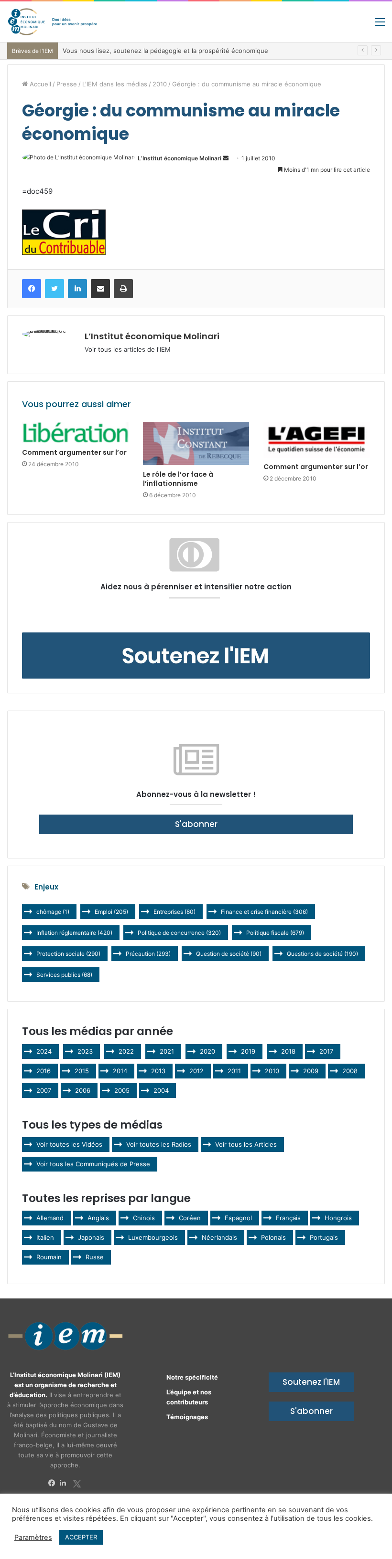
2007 (43, 1090)
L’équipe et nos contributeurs (188, 1397)
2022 (126, 1051)
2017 (326, 1051)
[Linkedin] (65, 1483)
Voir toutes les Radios (158, 1144)
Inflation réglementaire (74, 932)
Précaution (148, 953)
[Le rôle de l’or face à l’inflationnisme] (196, 444)
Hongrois (338, 1218)
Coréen (190, 1218)
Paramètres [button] (33, 1537)
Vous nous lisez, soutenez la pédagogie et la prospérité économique (165, 50)
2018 (288, 1051)
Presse (66, 84)
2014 (120, 1071)
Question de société (228, 953)
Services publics (64, 974)
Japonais (91, 1237)
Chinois (144, 1218)
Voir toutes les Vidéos (69, 1144)
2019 (248, 1051)
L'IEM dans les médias (114, 84)
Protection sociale (68, 953)
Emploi (111, 911)
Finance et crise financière (264, 911)
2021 (167, 1051)
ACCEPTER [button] (81, 1537)
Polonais (273, 1237)
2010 (159, 84)
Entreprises (174, 911)
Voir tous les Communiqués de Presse (93, 1164)
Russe (95, 1257)
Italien (45, 1237)
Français (288, 1218)
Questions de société (322, 953)
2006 (82, 1090)
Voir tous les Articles (246, 1144)
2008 (350, 1071)
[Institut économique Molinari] (52, 21)
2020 (207, 1051)
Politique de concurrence (179, 932)
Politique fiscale (275, 932)
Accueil (39, 84)
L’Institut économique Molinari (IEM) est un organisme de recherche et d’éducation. (65, 1385)
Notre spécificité (192, 1377)
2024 (44, 1051)
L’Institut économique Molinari (179, 158)
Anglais (98, 1218)
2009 (310, 1071)
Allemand (50, 1218)
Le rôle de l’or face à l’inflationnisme (178, 479)
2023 (85, 1051)
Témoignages (187, 1417)
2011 (234, 1071)
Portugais (324, 1237)
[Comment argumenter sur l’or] (75, 433)
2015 (82, 1071)
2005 (122, 1090)
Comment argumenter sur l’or (74, 452)
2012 (196, 1071)
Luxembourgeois (153, 1237)
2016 (43, 1071)
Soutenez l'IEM (311, 1382)
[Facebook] (54, 1483)
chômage (52, 911)
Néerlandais (219, 1237)
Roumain (49, 1257)
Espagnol (238, 1218)
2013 (158, 1071)
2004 (161, 1090)
